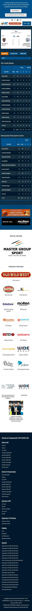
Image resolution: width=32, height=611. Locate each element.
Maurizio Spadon (6, 177)
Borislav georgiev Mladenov (9, 165)
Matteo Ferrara (5, 117)
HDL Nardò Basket (5, 44)
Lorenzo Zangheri (6, 173)
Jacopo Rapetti (5, 169)
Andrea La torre (5, 92)
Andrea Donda (5, 113)
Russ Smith (4, 76)
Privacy (11, 600)
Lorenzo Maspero (6, 100)
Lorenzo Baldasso (6, 88)
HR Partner (9, 326)
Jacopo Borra (5, 148)
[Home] (11, 23)
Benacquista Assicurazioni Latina (26, 45)
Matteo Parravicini (6, 121)
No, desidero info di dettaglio (15, 15)
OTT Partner (23, 340)
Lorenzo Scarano (6, 109)
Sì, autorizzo (15, 10)
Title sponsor (16, 280)
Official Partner (23, 326)
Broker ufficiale (23, 355)
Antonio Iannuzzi (6, 80)
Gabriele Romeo (6, 185)
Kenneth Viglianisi (6, 152)
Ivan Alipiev (5, 161)
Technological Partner (9, 355)
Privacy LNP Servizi (18, 600)
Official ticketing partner (8, 310)
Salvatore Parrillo (6, 156)
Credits (20, 603)
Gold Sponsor (8, 295)
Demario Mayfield (6, 189)
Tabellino (23, 53)
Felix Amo (4, 181)
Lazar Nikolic (5, 96)
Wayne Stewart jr (6, 84)
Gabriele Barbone (6, 105)
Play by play (13, 53)
